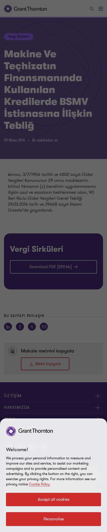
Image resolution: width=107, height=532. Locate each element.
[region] (53, 475)
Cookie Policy (39, 484)
